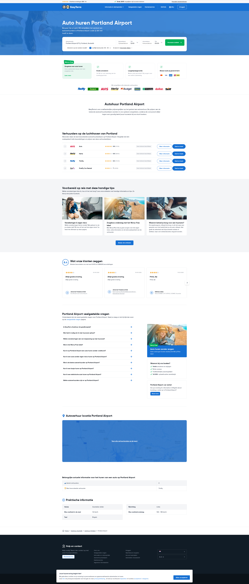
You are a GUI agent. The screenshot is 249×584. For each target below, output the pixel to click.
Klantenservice (150, 7)
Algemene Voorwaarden (101, 562)
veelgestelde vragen (74, 319)
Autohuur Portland (90, 531)
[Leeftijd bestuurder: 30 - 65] (90, 48)
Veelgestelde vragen (135, 7)
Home (67, 531)
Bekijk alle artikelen (124, 243)
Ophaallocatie (69, 41)
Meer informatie (164, 146)
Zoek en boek (179, 146)
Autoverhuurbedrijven (100, 558)
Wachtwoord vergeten (132, 553)
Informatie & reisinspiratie (113, 7)
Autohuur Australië (76, 531)
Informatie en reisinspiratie (102, 555)
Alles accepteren (182, 577)
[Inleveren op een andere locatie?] (66, 48)
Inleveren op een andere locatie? (77, 48)
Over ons (97, 550)
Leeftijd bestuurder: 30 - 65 (100, 48)
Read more (155, 394)
